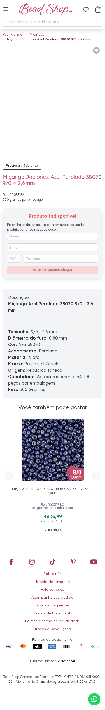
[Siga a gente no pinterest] (73, 562)
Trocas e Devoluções (52, 629)
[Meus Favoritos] (86, 9)
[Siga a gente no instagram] (32, 562)
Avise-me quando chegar (52, 270)
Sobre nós (53, 573)
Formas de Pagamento (53, 613)
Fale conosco (52, 589)
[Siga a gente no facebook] (11, 562)
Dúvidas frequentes (52, 605)
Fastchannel (66, 661)
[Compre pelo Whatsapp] (94, 699)
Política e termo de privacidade (52, 621)
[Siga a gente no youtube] (93, 562)
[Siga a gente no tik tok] (52, 562)
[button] (6, 9)
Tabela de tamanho (52, 581)
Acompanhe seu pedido (53, 597)
